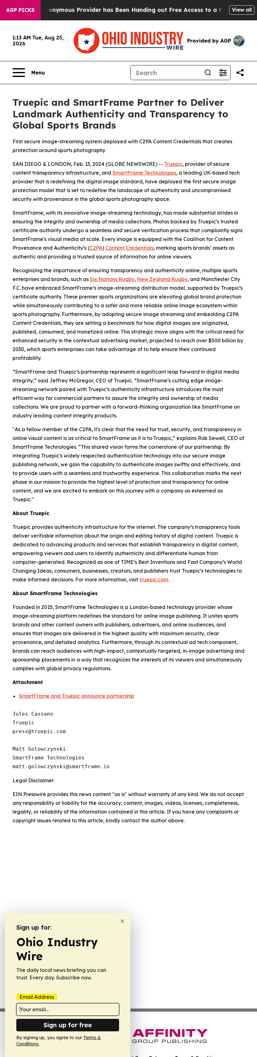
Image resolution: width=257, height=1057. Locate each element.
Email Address (36, 997)
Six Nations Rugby (112, 279)
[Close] (122, 921)
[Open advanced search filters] (222, 72)
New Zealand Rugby (162, 279)
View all (242, 10)
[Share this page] (240, 72)
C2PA (96, 248)
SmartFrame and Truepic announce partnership (76, 696)
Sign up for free (68, 1025)
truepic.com (153, 579)
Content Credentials (129, 248)
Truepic (173, 164)
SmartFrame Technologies (144, 173)
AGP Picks (20, 10)
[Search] (207, 72)
